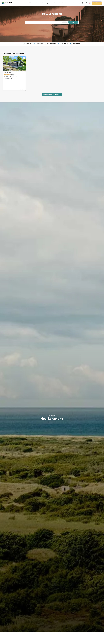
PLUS (29, 3)
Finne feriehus (97, 3)
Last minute (73, 3)
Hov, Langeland (8, 72)
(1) (73, 22)
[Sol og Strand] (7, 3)
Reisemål (41, 3)
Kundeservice (63, 3)
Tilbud (35, 3)
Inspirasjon (49, 3)
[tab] (9, 70)
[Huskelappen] (82, 3)
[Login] (86, 3)
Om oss (56, 3)
